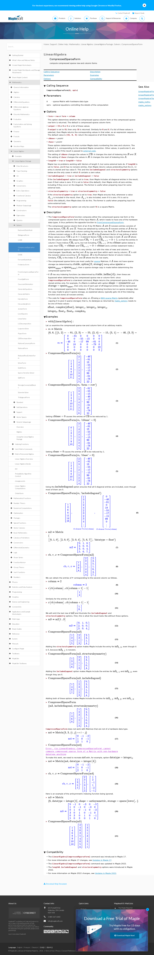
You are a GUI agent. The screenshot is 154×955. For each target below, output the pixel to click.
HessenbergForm (24, 304)
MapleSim (15, 658)
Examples (18, 156)
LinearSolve (22, 319)
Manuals (15, 644)
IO (17, 176)
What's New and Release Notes (23, 60)
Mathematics (17, 82)
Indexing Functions (22, 444)
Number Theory (19, 503)
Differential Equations (21, 102)
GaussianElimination (25, 284)
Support (19, 412)
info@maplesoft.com (55, 921)
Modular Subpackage (23, 205)
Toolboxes (15, 654)
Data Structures (22, 166)
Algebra (16, 92)
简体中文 (50, 947)
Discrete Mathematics (22, 114)
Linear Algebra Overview (24, 459)
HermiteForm (23, 299)
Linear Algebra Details (23, 464)
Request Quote (139, 13)
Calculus (17, 97)
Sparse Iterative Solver (26, 373)
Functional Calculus (23, 196)
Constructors (21, 210)
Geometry (17, 141)
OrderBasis (19, 493)
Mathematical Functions (22, 498)
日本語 (42, 947)
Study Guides (17, 629)
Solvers (19, 225)
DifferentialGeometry (21, 548)
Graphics (19, 181)
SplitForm (21, 378)
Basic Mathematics (20, 533)
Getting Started (17, 55)
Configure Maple (18, 649)
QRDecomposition (25, 338)
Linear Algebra (19, 151)
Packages (17, 518)
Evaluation (17, 119)
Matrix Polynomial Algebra (24, 454)
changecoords (20, 481)
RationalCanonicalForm (26, 343)
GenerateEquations (25, 289)
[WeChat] (67, 931)
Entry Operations (22, 191)
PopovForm (22, 333)
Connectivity (16, 607)
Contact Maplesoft (124, 13)
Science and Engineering (20, 602)
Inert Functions (19, 572)
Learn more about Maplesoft (17, 934)
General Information (21, 87)
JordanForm (22, 309)
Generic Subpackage (23, 422)
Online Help (63, 44)
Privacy (58, 951)
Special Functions (20, 523)
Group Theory (19, 567)
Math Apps (16, 619)
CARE (20, 240)
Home (46, 44)
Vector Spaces (21, 417)
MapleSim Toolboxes (19, 663)
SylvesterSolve (23, 392)
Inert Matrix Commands (23, 449)
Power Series (18, 557)
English (19, 947)
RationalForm (23, 348)
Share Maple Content (20, 77)
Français (27, 947)
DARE (20, 255)
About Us (12, 903)
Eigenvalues (20, 215)
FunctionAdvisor (20, 562)
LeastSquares (23, 314)
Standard (19, 402)
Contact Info (49, 903)
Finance (16, 132)
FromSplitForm (23, 279)
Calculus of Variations (21, 538)
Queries (19, 220)
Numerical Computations (23, 508)
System (14, 639)
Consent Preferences (69, 951)
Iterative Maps (19, 146)
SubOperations (22, 407)
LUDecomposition (24, 324)
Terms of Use (50, 951)
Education (15, 624)
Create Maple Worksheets (21, 65)
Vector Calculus (19, 528)
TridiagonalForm (24, 397)
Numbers (17, 577)
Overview (20, 427)
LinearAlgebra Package (23, 161)
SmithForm (22, 368)
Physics (15, 582)
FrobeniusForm (23, 265)
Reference (15, 634)
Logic (15, 552)
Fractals (16, 136)
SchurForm (22, 363)
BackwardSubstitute (25, 230)
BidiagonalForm (23, 235)
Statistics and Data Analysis (22, 587)
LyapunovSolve (23, 329)
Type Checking (21, 171)
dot (16, 469)
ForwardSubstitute (25, 260)
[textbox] (91, 154)
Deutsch (35, 947)
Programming (21, 201)
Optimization (18, 513)
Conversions (21, 186)
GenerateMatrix (24, 294)
